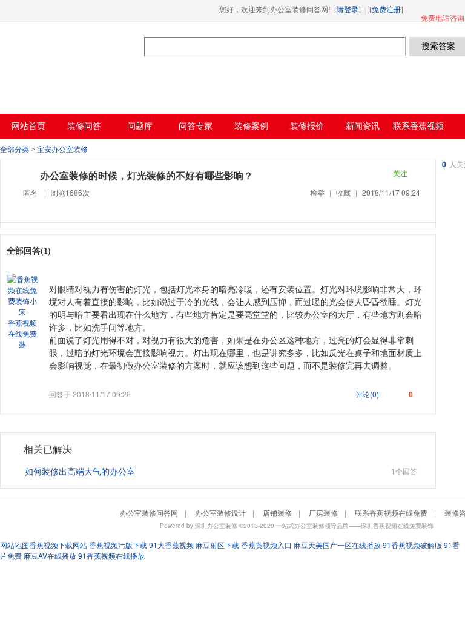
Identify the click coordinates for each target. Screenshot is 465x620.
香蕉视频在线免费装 (22, 333)
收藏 (343, 192)
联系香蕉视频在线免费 (391, 512)
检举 (317, 192)
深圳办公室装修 (216, 525)
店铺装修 (277, 512)
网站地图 (14, 544)
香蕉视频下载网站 (58, 544)
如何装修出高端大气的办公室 (80, 471)
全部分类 (14, 149)
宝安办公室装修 (62, 149)
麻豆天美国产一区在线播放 (337, 544)
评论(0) (367, 394)
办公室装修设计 (220, 512)
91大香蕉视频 (171, 544)
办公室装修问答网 (72, 46)
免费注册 (386, 9)
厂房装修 (323, 512)
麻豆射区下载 (217, 544)
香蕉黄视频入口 (266, 544)
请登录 (347, 9)
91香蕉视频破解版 (412, 544)
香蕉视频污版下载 (118, 544)
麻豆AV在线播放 (50, 555)
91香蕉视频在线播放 (111, 555)
